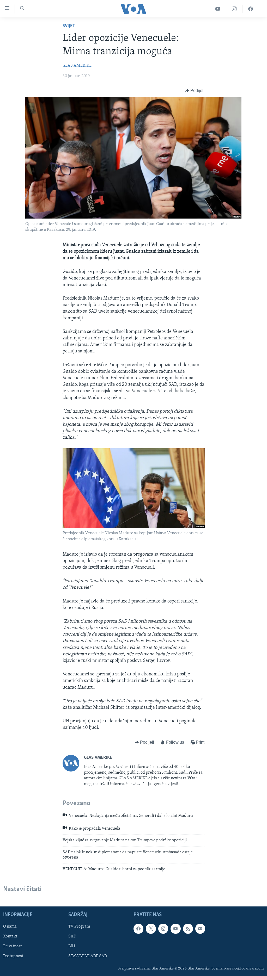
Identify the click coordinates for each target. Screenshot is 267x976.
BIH (71, 946)
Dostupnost (13, 956)
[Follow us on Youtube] (175, 929)
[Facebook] (250, 9)
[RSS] (188, 929)
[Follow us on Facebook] (138, 929)
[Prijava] (200, 929)
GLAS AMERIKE (77, 66)
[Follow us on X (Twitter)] (151, 929)
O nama (10, 926)
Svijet (69, 26)
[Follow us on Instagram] (163, 929)
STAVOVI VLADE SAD (87, 956)
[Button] (195, 90)
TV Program (79, 926)
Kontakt (10, 936)
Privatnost (12, 946)
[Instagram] (234, 9)
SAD (72, 936)
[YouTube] (218, 9)
